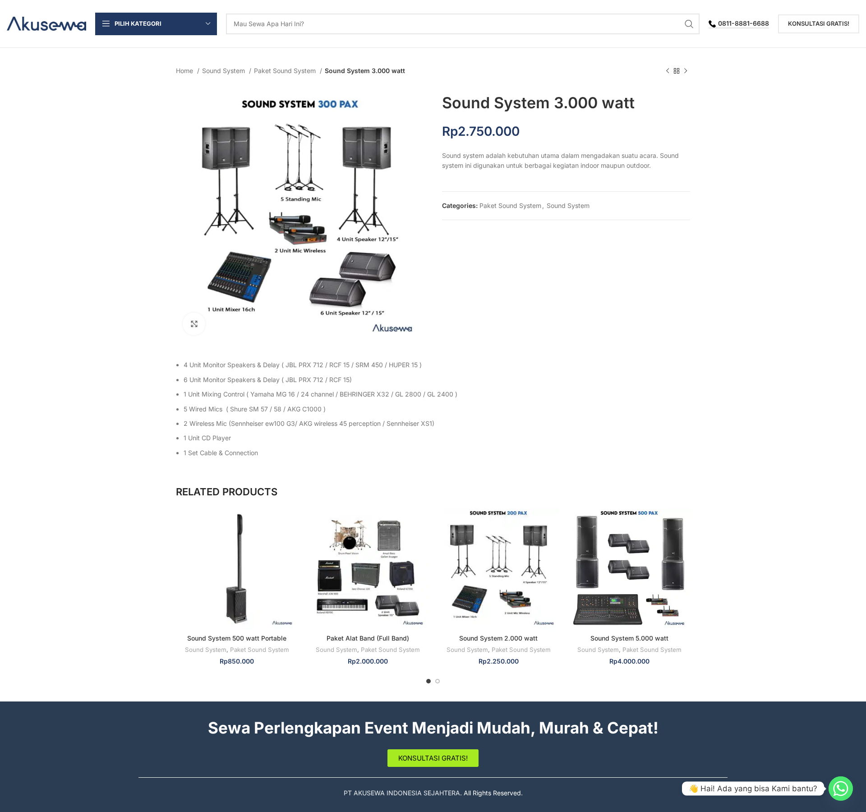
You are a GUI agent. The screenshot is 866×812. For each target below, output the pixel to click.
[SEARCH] (689, 24)
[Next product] (685, 71)
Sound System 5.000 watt (629, 638)
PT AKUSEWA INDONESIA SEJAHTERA (402, 793)
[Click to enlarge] (194, 324)
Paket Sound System (286, 70)
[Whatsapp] (841, 788)
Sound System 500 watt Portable (236, 638)
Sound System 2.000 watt (498, 638)
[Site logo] (46, 23)
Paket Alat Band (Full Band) (368, 638)
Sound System (224, 70)
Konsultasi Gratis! (818, 23)
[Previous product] (667, 71)
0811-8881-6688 (743, 23)
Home (185, 70)
